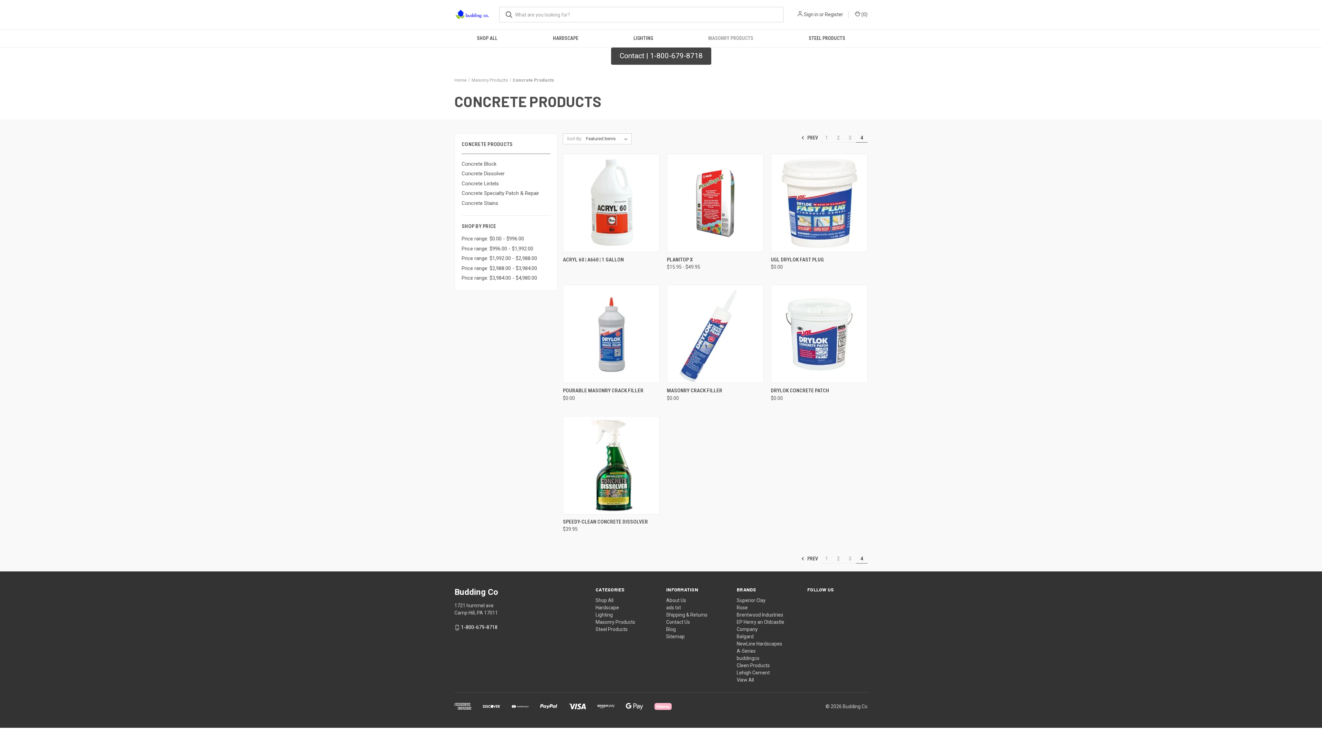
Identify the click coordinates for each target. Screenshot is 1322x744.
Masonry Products (730, 38)
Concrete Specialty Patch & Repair (500, 193)
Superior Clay (751, 600)
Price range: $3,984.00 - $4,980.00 (499, 278)
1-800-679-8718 (479, 627)
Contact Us (678, 622)
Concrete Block (479, 164)
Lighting (643, 38)
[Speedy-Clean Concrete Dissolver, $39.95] (611, 465)
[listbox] (608, 139)
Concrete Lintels (480, 183)
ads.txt (673, 607)
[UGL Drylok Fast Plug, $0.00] (819, 203)
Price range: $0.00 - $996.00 (493, 239)
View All (745, 680)
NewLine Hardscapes (759, 644)
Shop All (487, 38)
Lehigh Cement (753, 672)
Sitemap (675, 636)
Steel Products (827, 38)
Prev (812, 138)
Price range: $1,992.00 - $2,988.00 (499, 258)
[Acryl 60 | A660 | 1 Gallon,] (611, 203)
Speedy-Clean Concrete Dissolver (605, 522)
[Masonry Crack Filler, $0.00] (715, 334)
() (864, 14)
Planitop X (680, 260)
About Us (676, 600)
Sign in (811, 14)
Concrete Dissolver (483, 173)
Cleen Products (753, 665)
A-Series (746, 651)
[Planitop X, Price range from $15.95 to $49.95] (715, 203)
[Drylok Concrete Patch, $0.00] (819, 334)
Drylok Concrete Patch (800, 391)
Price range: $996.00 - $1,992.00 (497, 249)
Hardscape (565, 38)
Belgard (745, 636)
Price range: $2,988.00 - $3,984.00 (499, 268)
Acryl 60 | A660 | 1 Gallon (593, 260)
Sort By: (574, 138)
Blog (671, 629)
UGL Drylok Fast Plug (797, 260)
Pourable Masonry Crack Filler (603, 391)
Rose (742, 607)
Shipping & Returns (686, 615)
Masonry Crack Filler (694, 391)
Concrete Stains (480, 203)
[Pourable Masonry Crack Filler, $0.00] (611, 334)
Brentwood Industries (760, 615)
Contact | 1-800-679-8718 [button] (661, 56)
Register (834, 14)
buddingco (748, 658)
